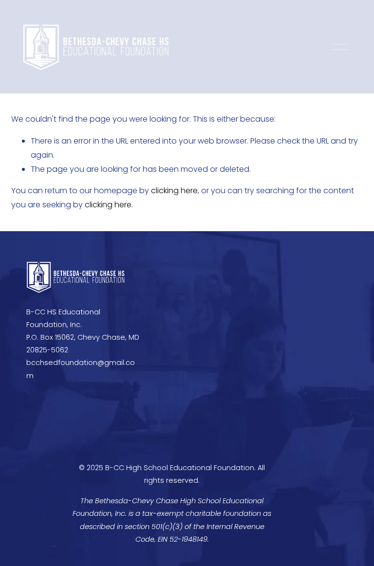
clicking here (174, 190)
